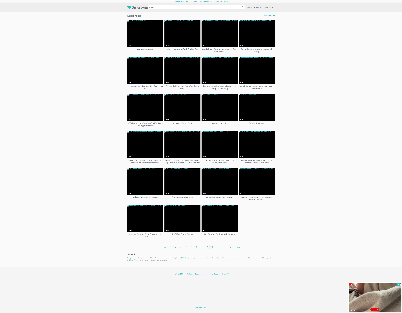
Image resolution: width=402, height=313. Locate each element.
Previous (173, 247)
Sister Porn (139, 7)
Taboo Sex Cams (211, 1)
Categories (269, 7)
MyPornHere (199, 1)
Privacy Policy (200, 274)
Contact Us (225, 274)
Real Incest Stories (254, 7)
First (164, 247)
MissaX (205, 307)
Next (230, 247)
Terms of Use (213, 274)
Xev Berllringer (179, 1)
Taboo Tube (190, 1)
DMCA (189, 274)
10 (224, 247)
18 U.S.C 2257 (178, 274)
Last (238, 247)
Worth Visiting (223, 1)
